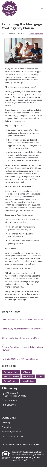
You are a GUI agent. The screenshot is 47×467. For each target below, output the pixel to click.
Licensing (6, 422)
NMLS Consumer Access (12, 436)
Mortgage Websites (20, 457)
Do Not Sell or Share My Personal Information (21, 444)
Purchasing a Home (36, 34)
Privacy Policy (7, 427)
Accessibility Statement (11, 431)
